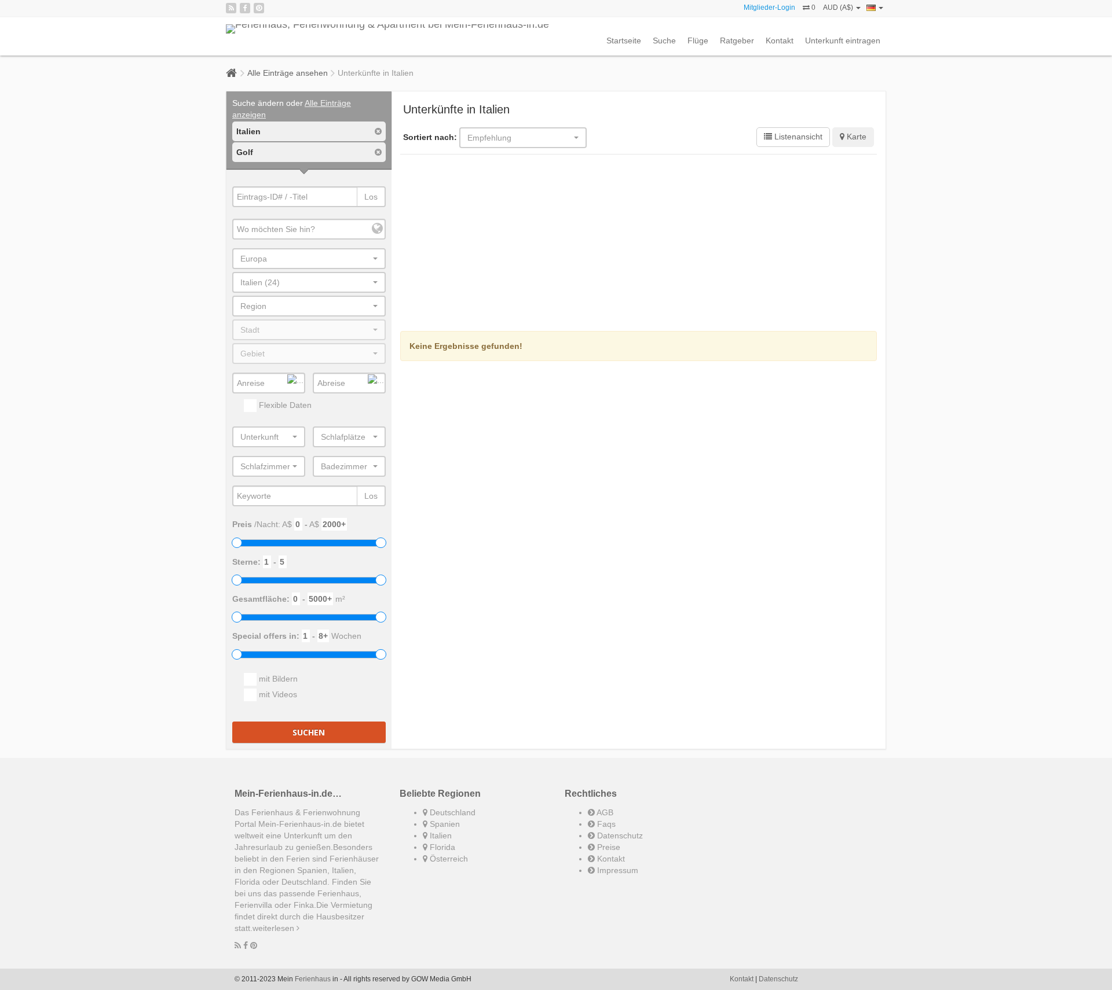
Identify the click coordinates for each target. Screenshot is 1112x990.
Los (371, 196)
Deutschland (451, 812)
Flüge (697, 40)
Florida (441, 847)
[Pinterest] (259, 8)
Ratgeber (737, 40)
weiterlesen (275, 928)
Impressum (616, 870)
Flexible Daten (284, 405)
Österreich (447, 858)
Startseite (623, 40)
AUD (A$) (839, 7)
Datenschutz (619, 835)
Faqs (605, 824)
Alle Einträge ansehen (287, 73)
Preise (607, 847)
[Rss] (231, 8)
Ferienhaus (313, 979)
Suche (664, 40)
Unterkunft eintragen (842, 40)
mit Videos (277, 694)
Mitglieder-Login (769, 7)
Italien (439, 835)
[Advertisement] (638, 244)
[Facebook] (245, 8)
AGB (604, 812)
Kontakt (779, 40)
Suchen (308, 732)
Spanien (443, 824)
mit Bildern (277, 678)
